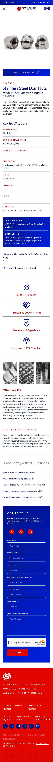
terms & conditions (14, 735)
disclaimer (9, 738)
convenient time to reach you (19, 577)
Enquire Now (24, 72)
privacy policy (37, 735)
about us (10, 688)
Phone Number (13, 589)
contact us (28, 688)
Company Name (13, 553)
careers (8, 693)
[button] (26, 257)
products (20, 684)
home (7, 684)
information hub (30, 693)
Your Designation (14, 565)
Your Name (11, 540)
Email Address (12, 601)
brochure (37, 684)
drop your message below (17, 613)
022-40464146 (41, 2)
